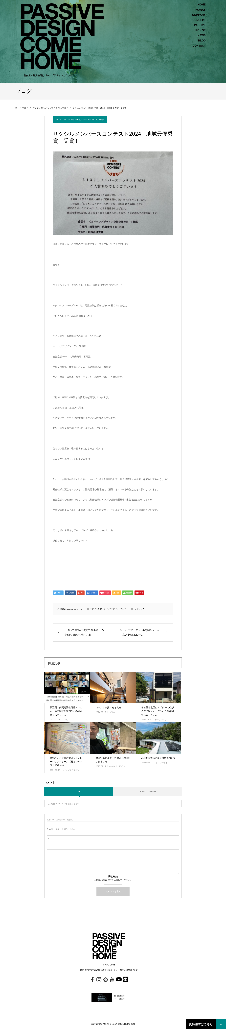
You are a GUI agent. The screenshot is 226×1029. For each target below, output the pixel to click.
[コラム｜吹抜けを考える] (113, 687)
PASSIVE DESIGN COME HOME (116, 1024)
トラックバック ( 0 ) (147, 791)
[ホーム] (16, 107)
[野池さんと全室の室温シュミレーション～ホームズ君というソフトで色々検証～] (67, 738)
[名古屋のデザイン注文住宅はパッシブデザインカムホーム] (62, 35)
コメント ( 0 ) (78, 791)
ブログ (101, 119)
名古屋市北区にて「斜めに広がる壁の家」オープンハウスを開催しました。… (157, 711)
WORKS (200, 9)
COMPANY (199, 15)
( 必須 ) (60, 819)
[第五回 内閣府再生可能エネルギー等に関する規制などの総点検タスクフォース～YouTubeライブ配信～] (67, 687)
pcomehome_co (74, 609)
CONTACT (199, 45)
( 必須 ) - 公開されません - (61, 829)
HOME (202, 4)
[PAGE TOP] (221, 1024)
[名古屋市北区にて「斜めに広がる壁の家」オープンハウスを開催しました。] (158, 687)
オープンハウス (162, 719)
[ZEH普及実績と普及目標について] (158, 738)
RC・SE (200, 30)
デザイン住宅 (74, 119)
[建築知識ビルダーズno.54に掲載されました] (113, 738)
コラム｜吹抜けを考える (108, 707)
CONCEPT (199, 20)
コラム (66, 719)
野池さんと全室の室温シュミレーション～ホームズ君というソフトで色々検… (66, 761)
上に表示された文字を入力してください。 (113, 880)
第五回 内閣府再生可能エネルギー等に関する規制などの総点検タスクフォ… (66, 711)
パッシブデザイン (89, 119)
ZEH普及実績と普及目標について (158, 757)
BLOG (202, 40)
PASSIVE (200, 25)
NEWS (202, 35)
